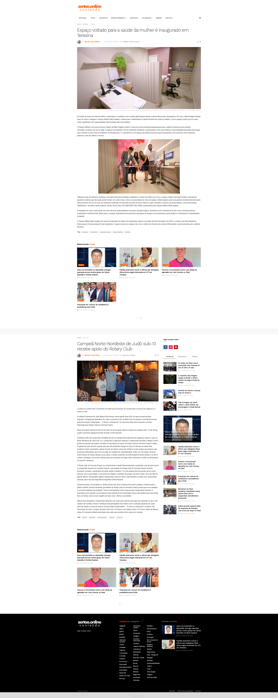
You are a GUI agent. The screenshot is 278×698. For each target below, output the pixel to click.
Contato (168, 18)
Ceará (121, 644)
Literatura (137, 649)
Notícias (82, 18)
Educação (123, 664)
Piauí (149, 631)
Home (79, 24)
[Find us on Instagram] (171, 347)
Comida (122, 656)
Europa (122, 678)
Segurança (151, 652)
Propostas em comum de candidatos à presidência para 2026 (188, 478)
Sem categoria (152, 655)
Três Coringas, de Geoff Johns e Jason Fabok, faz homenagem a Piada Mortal (189, 404)
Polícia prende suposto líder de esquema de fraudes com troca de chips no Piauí (189, 508)
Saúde (137, 41)
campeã (92, 517)
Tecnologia (151, 672)
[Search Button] (200, 18)
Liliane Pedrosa (139, 646)
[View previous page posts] (137, 318)
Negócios (136, 674)
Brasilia (122, 637)
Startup (150, 660)
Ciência (122, 650)
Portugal (150, 637)
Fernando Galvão (136, 626)
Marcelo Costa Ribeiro (92, 41)
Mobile (135, 660)
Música (135, 672)
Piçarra (119, 517)
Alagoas (122, 626)
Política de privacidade (185, 691)
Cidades (92, 24)
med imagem (117, 232)
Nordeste (136, 677)
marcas (136, 655)
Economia (123, 661)
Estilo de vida (124, 675)
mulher (127, 232)
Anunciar (172, 691)
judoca (111, 517)
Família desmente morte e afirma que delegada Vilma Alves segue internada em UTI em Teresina (139, 272)
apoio (84, 517)
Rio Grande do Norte (152, 641)
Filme (135, 630)
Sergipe (150, 657)
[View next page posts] (141, 318)
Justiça (124, 265)
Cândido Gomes (122, 641)
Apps (121, 629)
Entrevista (123, 670)
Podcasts (134, 18)
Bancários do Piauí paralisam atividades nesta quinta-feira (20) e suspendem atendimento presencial (189, 493)
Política (150, 634)
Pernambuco (152, 629)
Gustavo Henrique (136, 639)
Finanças (136, 633)
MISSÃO (159, 18)
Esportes (104, 18)
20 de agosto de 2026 (86, 310)
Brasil (81, 265)
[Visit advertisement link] (139, 238)
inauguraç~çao (105, 232)
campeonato (102, 517)
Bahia (121, 631)
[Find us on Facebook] (165, 347)
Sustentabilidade (153, 663)
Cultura (122, 659)
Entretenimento (118, 18)
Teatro (149, 666)
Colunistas (146, 18)
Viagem (150, 674)
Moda (135, 663)
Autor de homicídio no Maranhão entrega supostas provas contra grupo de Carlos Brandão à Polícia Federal (93, 272)
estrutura (94, 232)
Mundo (135, 666)
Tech (93, 18)
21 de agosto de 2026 (85, 277)
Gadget (136, 636)
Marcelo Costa (138, 657)
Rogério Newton (150, 645)
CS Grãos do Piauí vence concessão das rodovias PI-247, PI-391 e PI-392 (189, 365)
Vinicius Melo (152, 677)
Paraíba (150, 626)
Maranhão (137, 652)
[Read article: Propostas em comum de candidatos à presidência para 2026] (96, 292)
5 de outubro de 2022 (111, 41)
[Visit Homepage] (89, 8)
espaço (85, 232)
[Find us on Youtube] (176, 347)
